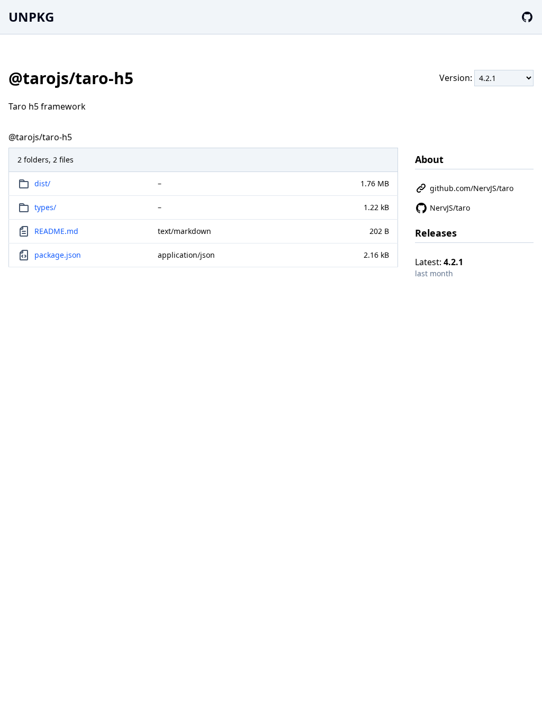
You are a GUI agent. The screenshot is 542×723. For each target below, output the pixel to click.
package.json (57, 255)
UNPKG (31, 16)
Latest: (439, 262)
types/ (45, 207)
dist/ (42, 183)
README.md (56, 231)
